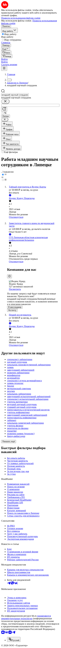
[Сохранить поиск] (4, 109)
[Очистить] (5, 101)
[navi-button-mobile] (4, 68)
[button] (4, 59)
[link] (6, 52)
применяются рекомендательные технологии (26, 617)
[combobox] (15, 94)
